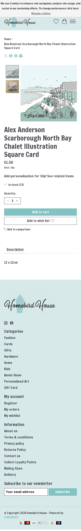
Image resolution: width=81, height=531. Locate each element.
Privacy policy (14, 443)
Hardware (11, 356)
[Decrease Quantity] (8, 201)
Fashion (9, 337)
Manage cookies (41, 13)
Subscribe (62, 491)
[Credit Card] (20, 523)
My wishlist (12, 415)
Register (10, 403)
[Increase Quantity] (17, 201)
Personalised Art (16, 381)
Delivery (10, 474)
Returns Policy (15, 449)
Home (7, 39)
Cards (8, 344)
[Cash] (52, 523)
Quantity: (10, 193)
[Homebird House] (20, 21)
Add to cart (40, 212)
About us (10, 431)
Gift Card (10, 387)
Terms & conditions (18, 437)
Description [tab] (15, 249)
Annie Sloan (12, 375)
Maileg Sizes (13, 468)
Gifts (7, 350)
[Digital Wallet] (43, 523)
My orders (11, 409)
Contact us (12, 456)
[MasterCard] (27, 523)
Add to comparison (18, 229)
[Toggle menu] (73, 21)
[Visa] (34, 523)
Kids (7, 369)
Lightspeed (11, 517)
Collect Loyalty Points (20, 462)
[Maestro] (58, 523)
